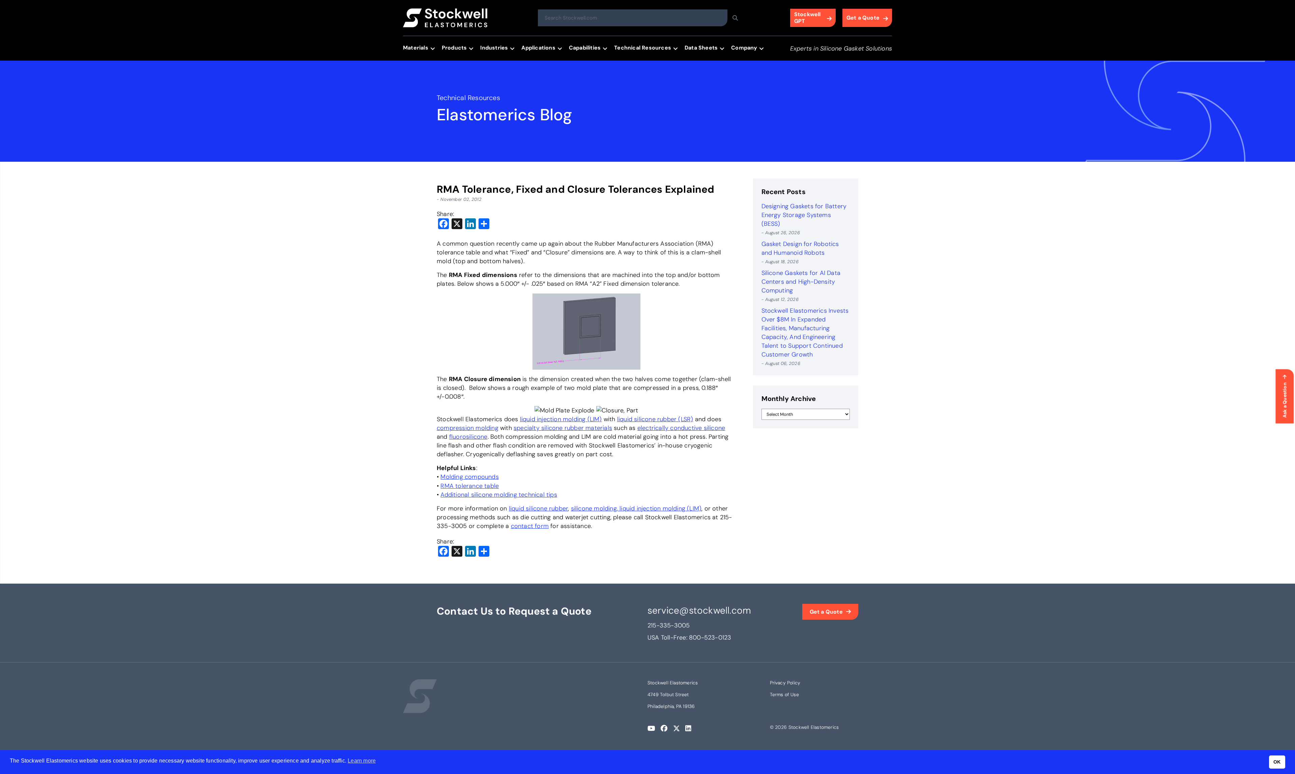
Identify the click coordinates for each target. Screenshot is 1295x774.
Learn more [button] (362, 761)
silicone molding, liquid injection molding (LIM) (636, 508)
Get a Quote (863, 17)
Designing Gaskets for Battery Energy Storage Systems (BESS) (804, 215)
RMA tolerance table (469, 486)
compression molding (467, 428)
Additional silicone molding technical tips (498, 495)
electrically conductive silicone (681, 428)
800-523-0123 (710, 637)
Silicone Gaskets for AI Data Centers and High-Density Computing (801, 282)
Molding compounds (469, 477)
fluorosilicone (468, 437)
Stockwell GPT (807, 18)
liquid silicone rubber (538, 508)
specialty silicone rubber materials (563, 428)
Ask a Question (1285, 399)
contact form (530, 526)
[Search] (735, 17)
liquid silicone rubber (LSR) (655, 419)
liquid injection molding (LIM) (561, 419)
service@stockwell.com (699, 610)
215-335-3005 (669, 625)
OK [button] (1276, 762)
